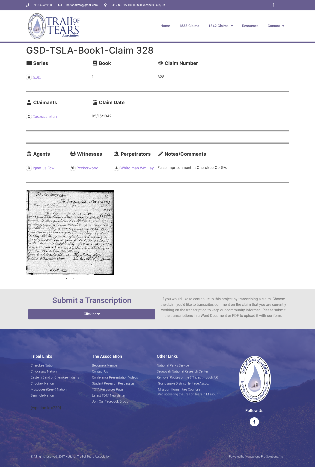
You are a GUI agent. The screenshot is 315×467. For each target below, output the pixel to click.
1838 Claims (189, 26)
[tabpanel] (70, 232)
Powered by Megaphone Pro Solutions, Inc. (256, 456)
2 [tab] (73, 278)
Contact (274, 26)
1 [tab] (66, 278)
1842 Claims (218, 26)
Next (109, 232)
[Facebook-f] (273, 5)
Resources (250, 26)
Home (165, 26)
